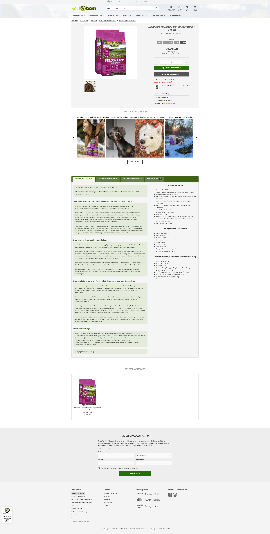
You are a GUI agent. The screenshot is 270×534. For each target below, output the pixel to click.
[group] (87, 138)
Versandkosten (178, 54)
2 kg (165, 42)
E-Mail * (100, 452)
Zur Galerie (135, 162)
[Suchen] (157, 8)
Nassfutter (113, 15)
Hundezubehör (175, 15)
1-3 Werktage (165, 94)
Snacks (126, 15)
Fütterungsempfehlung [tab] (107, 179)
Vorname (101, 459)
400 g (159, 42)
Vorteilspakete (158, 15)
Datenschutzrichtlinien (116, 468)
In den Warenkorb (172, 68)
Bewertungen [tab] (154, 179)
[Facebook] (170, 495)
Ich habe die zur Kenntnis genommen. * (121, 468)
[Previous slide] (75, 396)
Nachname (140, 459)
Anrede (138, 452)
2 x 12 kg (183, 42)
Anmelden (135, 473)
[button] (112, 8)
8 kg (170, 42)
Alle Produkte (79, 15)
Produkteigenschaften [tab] (132, 179)
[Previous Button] (73, 138)
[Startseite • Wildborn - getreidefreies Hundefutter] (84, 8)
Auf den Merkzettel (171, 74)
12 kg (176, 42)
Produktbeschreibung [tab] (84, 179)
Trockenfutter (95, 15)
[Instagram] (175, 495)
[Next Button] (196, 138)
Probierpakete (141, 15)
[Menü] (10, 507)
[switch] (7, 520)
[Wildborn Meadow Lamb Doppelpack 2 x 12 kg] (111, 52)
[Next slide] (194, 396)
